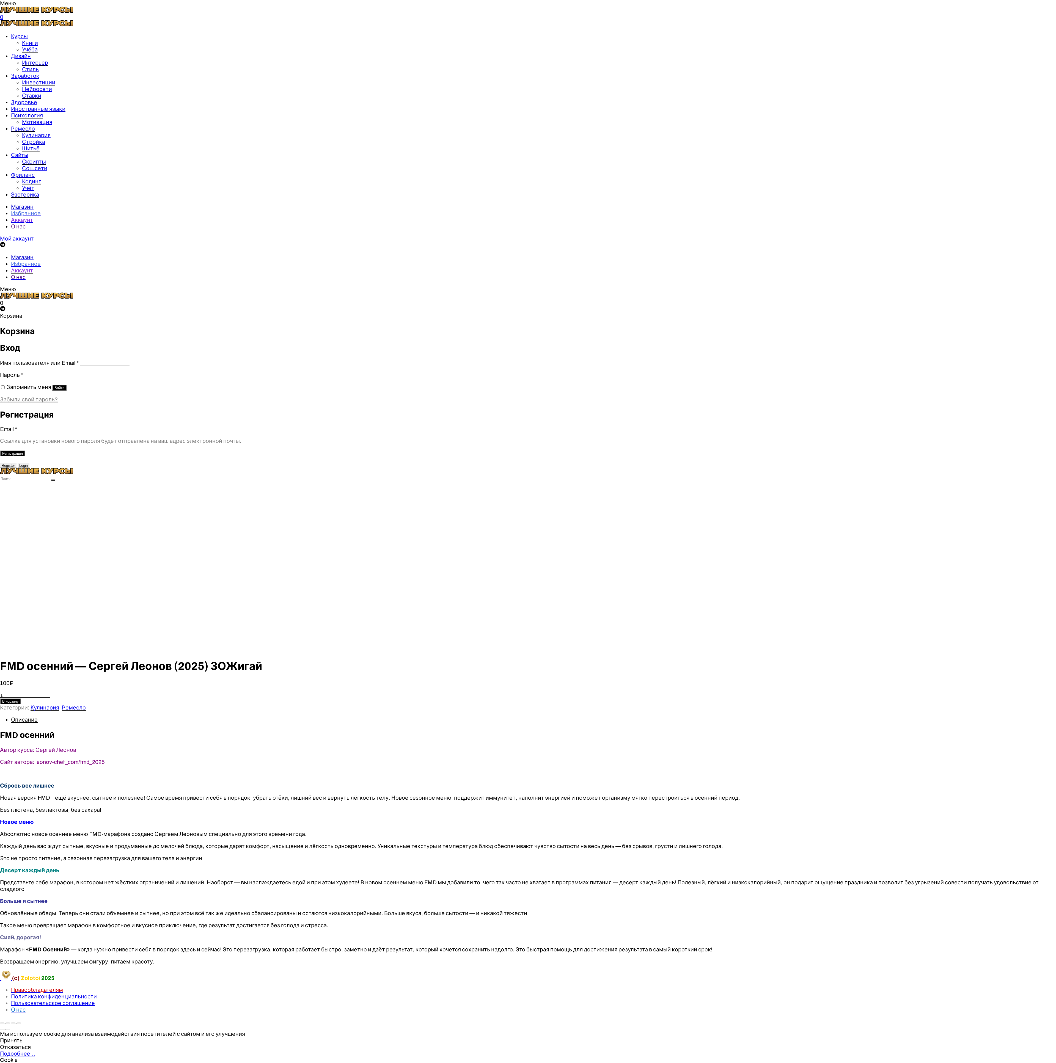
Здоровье (24, 102)
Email (8, 429)
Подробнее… (17, 1054)
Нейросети (37, 89)
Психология (27, 115)
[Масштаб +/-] (18, 1023)
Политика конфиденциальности (54, 996)
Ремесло (23, 129)
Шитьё (31, 148)
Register (8, 465)
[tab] (533, 719)
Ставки (31, 96)
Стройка (33, 142)
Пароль (11, 375)
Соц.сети (34, 168)
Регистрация (12, 453)
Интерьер (35, 63)
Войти (59, 388)
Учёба (30, 49)
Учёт (28, 188)
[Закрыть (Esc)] (2, 1023)
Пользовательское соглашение (53, 1003)
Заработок (25, 76)
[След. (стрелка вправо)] (8, 1029)
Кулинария (36, 135)
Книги (30, 43)
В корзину (10, 701)
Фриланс (23, 175)
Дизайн (21, 56)
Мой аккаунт (17, 239)
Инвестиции (38, 82)
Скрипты (34, 162)
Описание (24, 720)
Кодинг (31, 181)
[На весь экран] (13, 1023)
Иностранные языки (38, 109)
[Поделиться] (8, 1023)
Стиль (30, 69)
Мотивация (37, 122)
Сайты (19, 155)
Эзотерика (25, 195)
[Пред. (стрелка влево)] (2, 1029)
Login (23, 465)
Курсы (19, 36)
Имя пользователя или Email (39, 363)
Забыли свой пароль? (29, 399)
